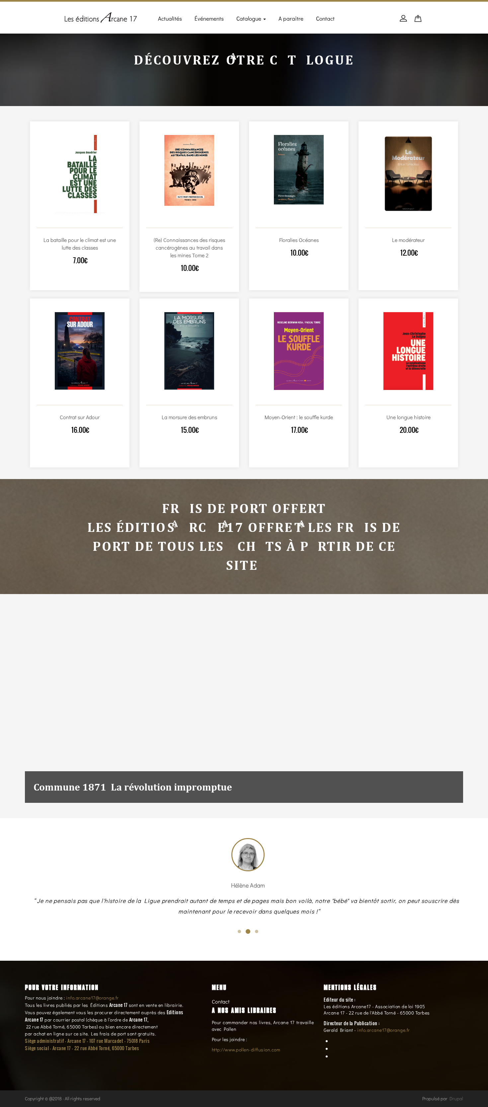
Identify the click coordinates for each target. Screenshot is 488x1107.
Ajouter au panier (72, 221)
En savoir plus (86, 221)
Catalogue (249, 18)
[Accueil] (101, 16)
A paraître (291, 18)
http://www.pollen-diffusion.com (246, 1049)
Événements (209, 18)
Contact (325, 18)
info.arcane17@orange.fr (92, 998)
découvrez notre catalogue (244, 59)
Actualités (170, 18)
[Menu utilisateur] (403, 21)
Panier (418, 20)
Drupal (456, 1098)
